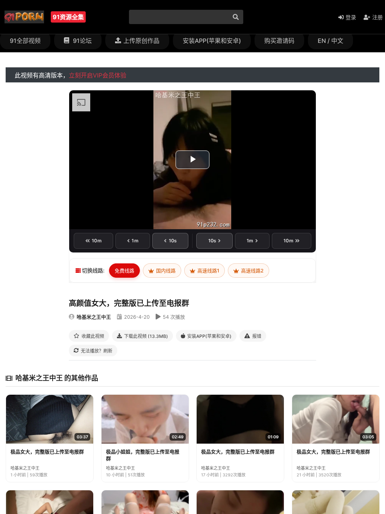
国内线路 (165, 271)
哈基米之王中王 (94, 317)
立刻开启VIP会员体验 (97, 75)
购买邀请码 (279, 40)
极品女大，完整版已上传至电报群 (47, 452)
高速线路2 (252, 271)
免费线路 (124, 271)
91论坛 (81, 40)
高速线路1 (207, 271)
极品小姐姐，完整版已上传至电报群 (142, 455)
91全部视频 (25, 40)
